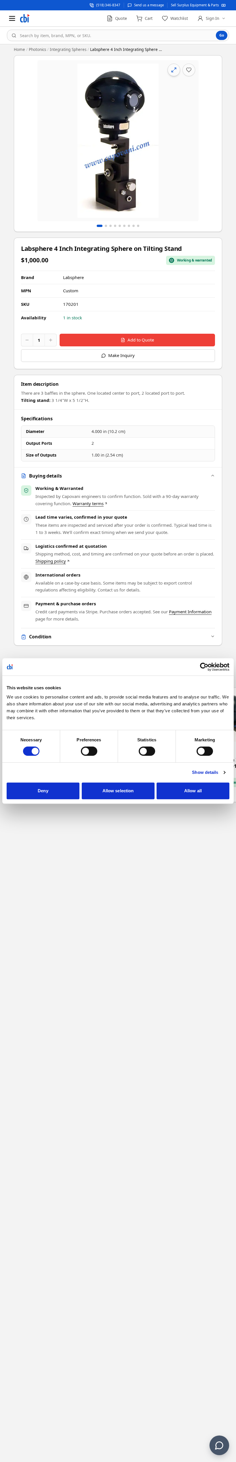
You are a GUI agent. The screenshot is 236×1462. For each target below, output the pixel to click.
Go (221, 35)
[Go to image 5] (120, 226)
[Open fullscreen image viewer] (118, 140)
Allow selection (118, 790)
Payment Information (190, 611)
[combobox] (118, 35)
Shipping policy (50, 561)
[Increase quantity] (50, 340)
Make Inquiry (121, 355)
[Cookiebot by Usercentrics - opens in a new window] (204, 667)
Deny (43, 790)
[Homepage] (25, 18)
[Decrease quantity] (27, 340)
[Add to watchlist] (188, 70)
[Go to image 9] (138, 226)
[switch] (89, 751)
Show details (205, 772)
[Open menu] (12, 18)
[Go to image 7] (129, 226)
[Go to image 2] (106, 226)
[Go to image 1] (99, 226)
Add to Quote (140, 340)
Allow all (193, 790)
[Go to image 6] (124, 226)
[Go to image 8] (133, 226)
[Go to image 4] (115, 226)
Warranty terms (88, 503)
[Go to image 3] (110, 226)
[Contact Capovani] (219, 1445)
